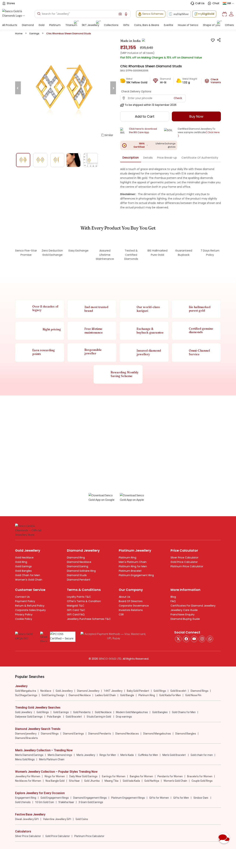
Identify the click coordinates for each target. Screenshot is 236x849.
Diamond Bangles (185, 733)
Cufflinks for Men (148, 754)
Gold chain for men (202, 754)
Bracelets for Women (199, 776)
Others (229, 25)
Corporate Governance (134, 605)
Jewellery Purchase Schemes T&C (89, 619)
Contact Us (22, 597)
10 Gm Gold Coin (44, 802)
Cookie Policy (23, 619)
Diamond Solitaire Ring (81, 571)
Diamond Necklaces (127, 733)
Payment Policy (25, 601)
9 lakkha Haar (66, 802)
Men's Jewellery (86, 754)
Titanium (71, 25)
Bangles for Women (141, 776)
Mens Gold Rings (25, 759)
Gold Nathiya (151, 780)
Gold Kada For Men (170, 695)
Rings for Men (108, 754)
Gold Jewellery (64, 690)
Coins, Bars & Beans (146, 25)
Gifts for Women (159, 797)
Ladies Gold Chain (105, 695)
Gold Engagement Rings (55, 797)
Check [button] (178, 98)
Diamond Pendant (78, 579)
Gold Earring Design (53, 695)
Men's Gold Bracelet (174, 754)
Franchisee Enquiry (183, 614)
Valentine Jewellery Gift (57, 819)
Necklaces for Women (28, 780)
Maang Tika (111, 780)
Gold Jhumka (92, 780)
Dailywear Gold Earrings (29, 716)
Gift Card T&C (76, 610)
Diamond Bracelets (26, 738)
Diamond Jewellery (88, 690)
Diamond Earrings (73, 733)
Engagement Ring (25, 797)
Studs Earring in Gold (99, 716)
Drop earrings (124, 716)
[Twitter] (178, 639)
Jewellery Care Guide (184, 610)
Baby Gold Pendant (138, 690)
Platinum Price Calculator (187, 566)
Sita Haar (74, 780)
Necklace (45, 690)
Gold (41, 25)
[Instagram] (194, 639)
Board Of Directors (131, 601)
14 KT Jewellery (113, 690)
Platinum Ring (127, 557)
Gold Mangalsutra (25, 690)
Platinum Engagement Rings (128, 797)
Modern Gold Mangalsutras (132, 712)
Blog (173, 597)
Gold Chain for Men (27, 575)
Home (18, 33)
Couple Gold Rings (202, 780)
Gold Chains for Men (184, 712)
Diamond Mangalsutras (157, 733)
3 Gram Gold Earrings (91, 802)
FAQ (173, 601)
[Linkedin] (210, 639)
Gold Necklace (24, 557)
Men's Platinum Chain (133, 562)
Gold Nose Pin (193, 695)
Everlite (168, 25)
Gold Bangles (23, 571)
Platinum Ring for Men (133, 566)
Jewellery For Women (27, 776)
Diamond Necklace (79, 562)
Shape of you (211, 25)
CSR (121, 614)
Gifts (126, 25)
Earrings (34, 33)
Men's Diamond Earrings (29, 754)
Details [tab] (148, 157)
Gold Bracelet (178, 690)
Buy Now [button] (196, 116)
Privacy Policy (23, 614)
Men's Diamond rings (60, 754)
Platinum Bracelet (130, 571)
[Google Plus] (202, 639)
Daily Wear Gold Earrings (83, 776)
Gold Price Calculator (184, 562)
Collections (111, 25)
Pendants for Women (170, 776)
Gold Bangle (127, 695)
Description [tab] (130, 157)
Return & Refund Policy (29, 605)
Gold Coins (82, 819)
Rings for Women (55, 776)
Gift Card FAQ (76, 614)
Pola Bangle (54, 716)
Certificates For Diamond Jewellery (193, 605)
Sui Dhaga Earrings (26, 695)
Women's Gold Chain (28, 579)
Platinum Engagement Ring (136, 575)
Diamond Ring (76, 557)
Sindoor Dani (201, 797)
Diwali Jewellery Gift (27, 819)
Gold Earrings (23, 566)
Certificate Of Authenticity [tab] (199, 157)
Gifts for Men (181, 797)
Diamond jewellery (26, 733)
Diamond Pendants (99, 733)
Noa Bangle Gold (55, 780)
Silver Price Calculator (184, 557)
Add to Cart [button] (144, 116)
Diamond (28, 25)
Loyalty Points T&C (79, 597)
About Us (124, 597)
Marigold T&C (75, 605)
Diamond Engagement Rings (90, 797)
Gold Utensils (23, 802)
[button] (120, 14)
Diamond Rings (199, 690)
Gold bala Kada (131, 780)
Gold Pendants (82, 712)
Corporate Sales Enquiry (30, 610)
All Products (9, 25)
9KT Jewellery (90, 25)
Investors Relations (131, 610)
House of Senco (188, 25)
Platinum (55, 25)
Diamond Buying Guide (185, 619)
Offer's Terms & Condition (84, 601)
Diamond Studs (77, 575)
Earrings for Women (113, 776)
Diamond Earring (77, 566)
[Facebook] (186, 639)
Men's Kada (127, 754)
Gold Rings (160, 690)
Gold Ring (21, 562)
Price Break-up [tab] (167, 157)
